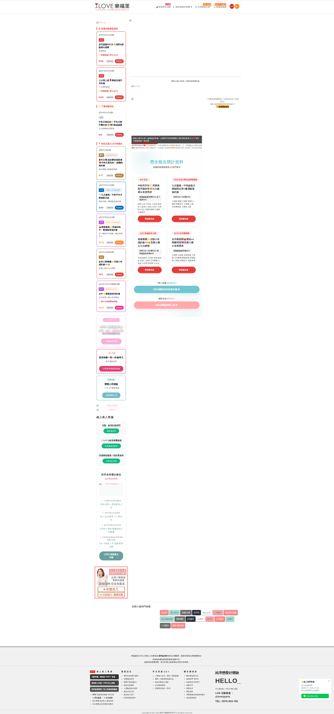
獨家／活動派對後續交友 (164, 679)
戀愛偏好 (180, 618)
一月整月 (217, 612)
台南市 (200, 618)
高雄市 (230, 618)
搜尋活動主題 (178, 625)
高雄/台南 (186, 612)
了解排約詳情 (111, 341)
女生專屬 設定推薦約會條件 (102, 704)
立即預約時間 (111, 461)
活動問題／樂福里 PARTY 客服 (103, 677)
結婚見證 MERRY (193, 682)
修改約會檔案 (129, 685)
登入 (237, 6)
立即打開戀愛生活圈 (111, 556)
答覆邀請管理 (129, 679)
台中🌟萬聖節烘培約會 (109, 293)
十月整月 (165, 625)
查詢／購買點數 (173, 676)
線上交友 (206, 612)
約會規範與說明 (130, 698)
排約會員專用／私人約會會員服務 (104, 689)
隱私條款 (189, 691)
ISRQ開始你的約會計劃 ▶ (166, 289)
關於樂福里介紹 (192, 676)
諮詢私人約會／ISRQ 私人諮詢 (103, 683)
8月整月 (190, 618)
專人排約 (174, 612)
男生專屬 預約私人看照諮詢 (102, 701)
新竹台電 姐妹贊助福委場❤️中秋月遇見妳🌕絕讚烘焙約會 (111, 162)
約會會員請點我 (111, 446)
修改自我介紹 (129, 691)
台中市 (196, 612)
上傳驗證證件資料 (130, 688)
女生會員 (109, 698)
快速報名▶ (149, 219)
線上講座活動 (167, 618)
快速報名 (119, 61)
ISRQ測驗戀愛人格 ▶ (167, 305)
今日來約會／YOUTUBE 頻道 (226, 689)
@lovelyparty (222, 696)
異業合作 (189, 688)
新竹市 (209, 618)
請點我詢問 (111, 431)
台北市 (164, 612)
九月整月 (219, 618)
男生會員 (97, 698)
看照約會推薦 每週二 (131, 676)
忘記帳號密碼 (160, 685)
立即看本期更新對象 (111, 368)
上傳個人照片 (160, 676)
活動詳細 (110, 61)
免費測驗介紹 (111, 395)
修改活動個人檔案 (162, 682)
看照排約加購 (230, 612)
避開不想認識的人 (130, 682)
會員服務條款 (191, 698)
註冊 (232, 6)
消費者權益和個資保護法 (195, 695)
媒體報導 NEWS (192, 679)
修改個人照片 (129, 695)
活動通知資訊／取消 (162, 688)
